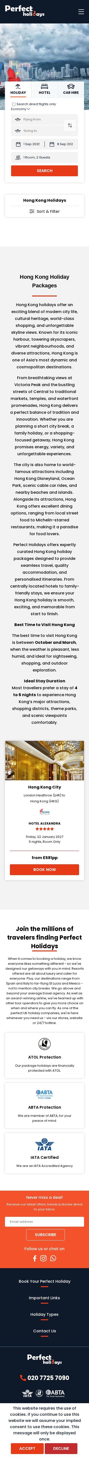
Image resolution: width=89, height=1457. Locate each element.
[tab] (18, 89)
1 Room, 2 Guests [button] (36, 157)
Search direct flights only (36, 104)
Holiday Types (44, 1314)
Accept (27, 1448)
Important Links (44, 1298)
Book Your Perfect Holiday (44, 1281)
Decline (61, 1448)
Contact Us (44, 1331)
